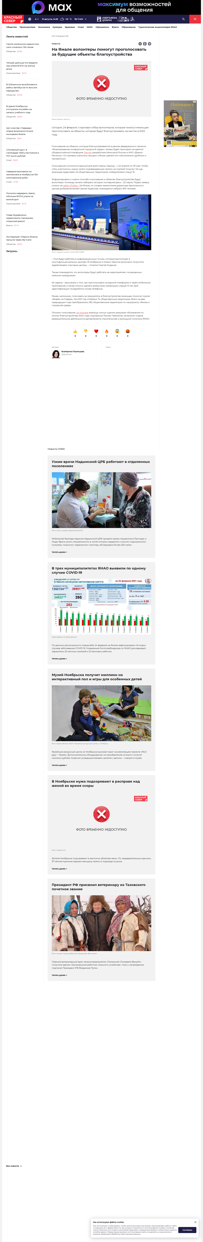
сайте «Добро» (71, 185)
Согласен (187, 1230)
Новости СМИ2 (56, 449)
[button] (101, 223)
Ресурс (88, 152)
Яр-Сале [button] (78, 19)
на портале (82, 312)
